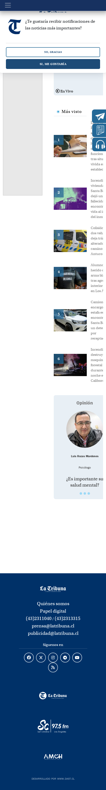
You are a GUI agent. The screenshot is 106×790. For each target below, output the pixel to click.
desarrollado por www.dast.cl (53, 778)
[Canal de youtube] (77, 658)
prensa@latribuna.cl (53, 626)
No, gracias (53, 52)
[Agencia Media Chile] (53, 757)
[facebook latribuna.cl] (29, 658)
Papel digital (53, 611)
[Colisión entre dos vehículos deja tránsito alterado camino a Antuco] (72, 240)
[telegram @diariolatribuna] (65, 658)
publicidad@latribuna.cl (53, 633)
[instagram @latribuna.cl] (53, 658)
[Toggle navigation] (8, 5)
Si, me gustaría (53, 64)
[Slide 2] (85, 493)
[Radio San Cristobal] (53, 726)
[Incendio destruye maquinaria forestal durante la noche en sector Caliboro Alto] (72, 365)
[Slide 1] (81, 493)
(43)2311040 (39, 618)
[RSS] (53, 667)
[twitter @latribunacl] (41, 658)
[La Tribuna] (53, 695)
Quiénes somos (53, 603)
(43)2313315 (67, 618)
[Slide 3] (89, 493)
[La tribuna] (53, 588)
